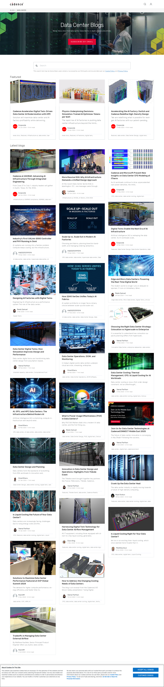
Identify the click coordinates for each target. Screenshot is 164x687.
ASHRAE (41, 199)
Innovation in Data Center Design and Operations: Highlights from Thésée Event (80, 472)
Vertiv (98, 601)
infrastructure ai (32, 135)
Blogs (12, 10)
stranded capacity (19, 372)
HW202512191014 (25, 253)
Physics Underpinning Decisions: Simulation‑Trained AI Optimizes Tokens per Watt (81, 114)
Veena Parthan (24, 366)
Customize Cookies (145, 675)
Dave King (71, 541)
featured (24, 135)
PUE (85, 436)
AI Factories (80, 135)
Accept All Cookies (146, 670)
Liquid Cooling (136, 554)
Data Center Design (132, 135)
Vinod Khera (23, 425)
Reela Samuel (22, 309)
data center (42, 135)
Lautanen (71, 191)
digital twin (88, 135)
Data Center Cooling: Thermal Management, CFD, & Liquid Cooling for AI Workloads (131, 375)
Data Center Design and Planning (29, 467)
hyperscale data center (39, 259)
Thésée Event (73, 492)
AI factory (82, 198)
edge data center (117, 300)
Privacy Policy (123, 71)
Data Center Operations (78, 377)
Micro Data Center (129, 300)
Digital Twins (17, 316)
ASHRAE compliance (31, 199)
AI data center (17, 259)
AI (29, 601)
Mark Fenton (120, 495)
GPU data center (18, 432)
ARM (26, 601)
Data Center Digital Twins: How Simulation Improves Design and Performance (28, 352)
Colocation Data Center (119, 347)
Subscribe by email (82, 42)
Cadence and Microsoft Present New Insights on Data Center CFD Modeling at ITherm (130, 176)
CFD (14, 535)
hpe (48, 135)
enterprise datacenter (135, 347)
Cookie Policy (110, 71)
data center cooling (33, 485)
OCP (23, 601)
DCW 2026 (89, 198)
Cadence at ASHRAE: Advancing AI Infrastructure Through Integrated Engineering (29, 179)
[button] (145, 4)
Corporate (22, 125)
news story (16, 135)
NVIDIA (76, 198)
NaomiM (21, 595)
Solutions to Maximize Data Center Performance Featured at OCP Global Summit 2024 (30, 581)
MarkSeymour (121, 548)
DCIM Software (91, 377)
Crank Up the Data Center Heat (126, 483)
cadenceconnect (133, 449)
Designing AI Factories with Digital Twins (32, 298)
